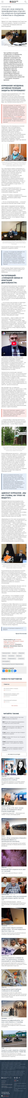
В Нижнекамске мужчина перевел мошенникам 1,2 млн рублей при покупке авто (13, 743)
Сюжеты (6, 684)
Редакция (3, 1081)
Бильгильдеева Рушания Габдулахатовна (13, 664)
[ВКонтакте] (4, 671)
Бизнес (14, 653)
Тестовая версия (5, 1093)
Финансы (19, 655)
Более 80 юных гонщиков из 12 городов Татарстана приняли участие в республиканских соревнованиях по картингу (13, 1053)
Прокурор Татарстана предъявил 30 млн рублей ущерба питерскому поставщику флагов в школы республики (13, 842)
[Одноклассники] (6, 671)
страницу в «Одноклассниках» (9, 643)
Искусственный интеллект (10, 701)
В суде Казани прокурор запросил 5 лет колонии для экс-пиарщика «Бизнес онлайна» (13, 749)
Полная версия (5, 1092)
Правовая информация (6, 1084)
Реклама (3, 1082)
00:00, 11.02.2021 (5, 18)
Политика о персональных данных (6, 1087)
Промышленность (5, 805)
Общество (21, 653)
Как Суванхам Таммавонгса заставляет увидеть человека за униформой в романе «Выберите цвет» (13, 781)
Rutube (6, 647)
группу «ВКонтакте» (14, 641)
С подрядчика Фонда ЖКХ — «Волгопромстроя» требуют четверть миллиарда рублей (13, 811)
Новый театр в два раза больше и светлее (13, 871)
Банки (4, 658)
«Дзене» (11, 647)
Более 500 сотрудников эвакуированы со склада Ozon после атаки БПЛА (13, 722)
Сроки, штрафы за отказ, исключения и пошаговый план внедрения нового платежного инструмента (13, 1023)
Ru (15, 1080)
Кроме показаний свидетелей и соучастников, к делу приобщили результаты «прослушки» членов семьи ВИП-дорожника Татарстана (14, 961)
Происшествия (6, 6)
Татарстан (21, 658)
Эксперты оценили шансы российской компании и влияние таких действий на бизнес (13, 931)
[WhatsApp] (9, 671)
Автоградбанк (6, 661)
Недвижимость (12, 658)
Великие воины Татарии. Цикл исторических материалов (11, 695)
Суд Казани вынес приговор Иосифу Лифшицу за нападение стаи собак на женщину (13, 728)
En (17, 1080)
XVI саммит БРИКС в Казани (11, 689)
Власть (4, 655)
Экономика (11, 655)
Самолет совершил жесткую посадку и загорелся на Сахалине (14, 733)
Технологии (4, 925)
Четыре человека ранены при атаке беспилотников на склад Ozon (13, 718)
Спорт (2, 1048)
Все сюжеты (15, 705)
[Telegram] (12, 671)
